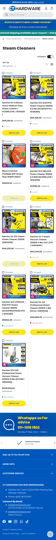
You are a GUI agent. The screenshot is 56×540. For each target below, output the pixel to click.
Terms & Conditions (28, 534)
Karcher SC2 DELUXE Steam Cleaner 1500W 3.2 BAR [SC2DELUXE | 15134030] (41, 175)
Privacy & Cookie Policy (11, 534)
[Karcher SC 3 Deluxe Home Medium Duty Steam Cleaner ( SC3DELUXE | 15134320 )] (14, 87)
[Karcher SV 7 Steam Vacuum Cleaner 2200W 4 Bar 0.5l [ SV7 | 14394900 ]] (42, 221)
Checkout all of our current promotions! (28, 27)
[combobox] (28, 14)
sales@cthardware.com (19, 511)
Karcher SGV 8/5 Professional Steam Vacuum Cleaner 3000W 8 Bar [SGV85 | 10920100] (13, 376)
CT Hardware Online (15, 529)
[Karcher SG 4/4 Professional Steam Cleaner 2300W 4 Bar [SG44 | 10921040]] (42, 287)
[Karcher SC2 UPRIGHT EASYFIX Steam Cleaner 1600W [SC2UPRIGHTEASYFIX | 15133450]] (14, 287)
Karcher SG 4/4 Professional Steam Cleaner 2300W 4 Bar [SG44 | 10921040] (40, 306)
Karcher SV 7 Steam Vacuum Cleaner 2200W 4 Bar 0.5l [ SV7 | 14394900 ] (41, 241)
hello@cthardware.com (19, 505)
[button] (52, 8)
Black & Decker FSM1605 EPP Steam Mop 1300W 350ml (12, 174)
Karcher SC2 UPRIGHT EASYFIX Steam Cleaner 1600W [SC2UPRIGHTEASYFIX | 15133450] (13, 308)
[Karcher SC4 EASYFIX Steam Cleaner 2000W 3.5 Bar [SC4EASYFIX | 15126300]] (42, 87)
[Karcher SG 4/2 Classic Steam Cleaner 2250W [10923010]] (14, 221)
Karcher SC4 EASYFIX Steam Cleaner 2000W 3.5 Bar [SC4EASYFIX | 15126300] (41, 107)
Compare (42, 56)
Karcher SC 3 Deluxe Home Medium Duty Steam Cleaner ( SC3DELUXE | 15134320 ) (13, 108)
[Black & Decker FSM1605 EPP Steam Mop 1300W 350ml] (14, 155)
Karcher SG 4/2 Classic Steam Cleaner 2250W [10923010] (13, 239)
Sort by (6, 62)
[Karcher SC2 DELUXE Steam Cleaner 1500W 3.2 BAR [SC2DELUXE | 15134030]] (42, 156)
